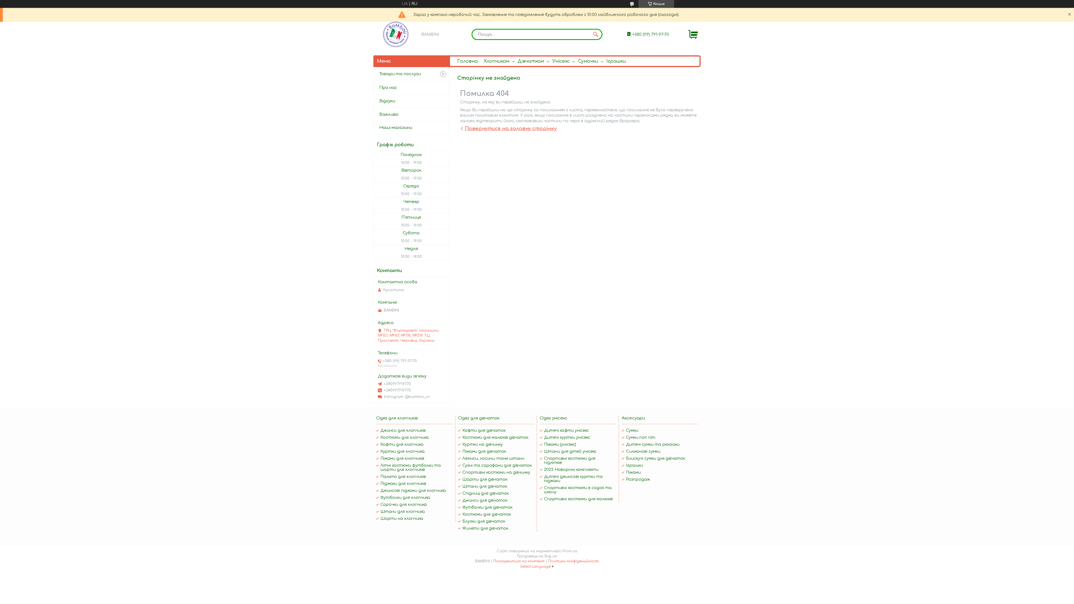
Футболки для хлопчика (405, 498)
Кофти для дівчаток (484, 430)
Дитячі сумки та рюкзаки (653, 444)
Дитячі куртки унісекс (567, 437)
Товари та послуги (400, 74)
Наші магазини (395, 127)
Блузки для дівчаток (483, 521)
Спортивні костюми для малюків (578, 499)
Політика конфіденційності (573, 561)
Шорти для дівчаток (484, 479)
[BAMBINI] (395, 34)
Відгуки (387, 101)
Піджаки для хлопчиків (403, 484)
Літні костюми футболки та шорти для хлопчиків (410, 467)
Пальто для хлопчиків (403, 477)
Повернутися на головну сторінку (511, 128)
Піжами (633, 472)
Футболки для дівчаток (487, 507)
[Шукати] (595, 34)
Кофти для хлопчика (401, 444)
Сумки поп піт (640, 437)
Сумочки (588, 61)
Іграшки (616, 61)
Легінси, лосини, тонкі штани (493, 458)
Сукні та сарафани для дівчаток (497, 465)
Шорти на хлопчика (401, 518)
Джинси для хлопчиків (403, 430)
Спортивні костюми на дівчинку (496, 472)
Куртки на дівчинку (482, 444)
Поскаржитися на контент (519, 561)
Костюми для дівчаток (486, 514)
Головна (467, 61)
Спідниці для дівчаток (485, 493)
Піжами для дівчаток (484, 451)
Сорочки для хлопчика (403, 504)
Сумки (632, 430)
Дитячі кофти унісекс (566, 430)
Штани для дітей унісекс (570, 451)
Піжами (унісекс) (560, 444)
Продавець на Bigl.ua (537, 556)
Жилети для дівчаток (485, 528)
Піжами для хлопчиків (402, 458)
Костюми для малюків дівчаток (495, 437)
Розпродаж (638, 479)
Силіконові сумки (643, 451)
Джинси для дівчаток (484, 500)
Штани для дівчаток (484, 486)
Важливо (389, 114)
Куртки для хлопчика (402, 451)
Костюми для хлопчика (404, 437)
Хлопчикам (496, 61)
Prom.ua (570, 551)
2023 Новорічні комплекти (571, 470)
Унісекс (561, 61)
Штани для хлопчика (402, 511)
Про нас (388, 87)
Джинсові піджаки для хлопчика (413, 491)
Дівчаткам (531, 61)
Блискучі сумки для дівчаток (655, 458)
